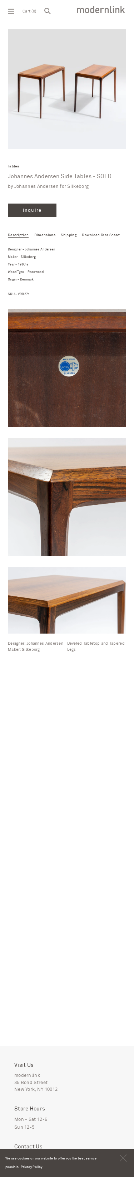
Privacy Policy (31, 1167)
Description (18, 235)
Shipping (68, 235)
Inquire (32, 210)
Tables (13, 166)
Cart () (29, 11)
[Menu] (11, 11)
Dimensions (44, 235)
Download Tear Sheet (101, 235)
